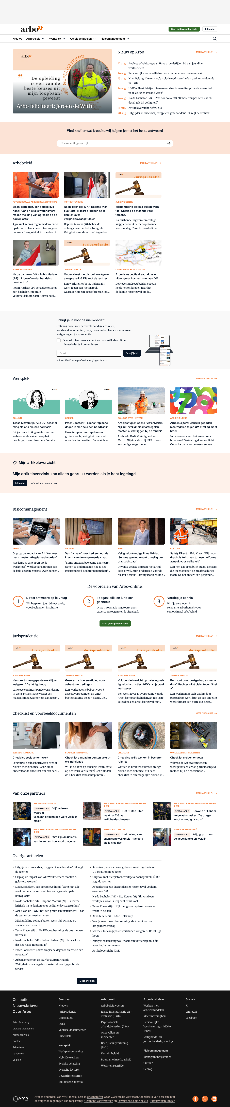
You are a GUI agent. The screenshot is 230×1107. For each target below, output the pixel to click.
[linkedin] (214, 1099)
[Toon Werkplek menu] (64, 38)
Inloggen (210, 29)
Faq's (62, 1023)
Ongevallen (66, 1017)
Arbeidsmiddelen (154, 999)
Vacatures (18, 1053)
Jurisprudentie (25, 636)
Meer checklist (204, 713)
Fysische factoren (69, 1069)
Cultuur (148, 1063)
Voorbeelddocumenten (72, 1029)
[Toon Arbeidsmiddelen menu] (94, 38)
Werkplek (21, 378)
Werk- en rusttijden (113, 1065)
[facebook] (195, 1099)
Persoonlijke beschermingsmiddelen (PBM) (157, 1026)
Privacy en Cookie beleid (133, 1100)
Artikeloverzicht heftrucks (145, 107)
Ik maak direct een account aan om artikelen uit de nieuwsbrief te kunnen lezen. (94, 342)
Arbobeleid (22, 163)
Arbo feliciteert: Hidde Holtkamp (112, 916)
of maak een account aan (44, 483)
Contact (17, 1041)
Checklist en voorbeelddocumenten (44, 713)
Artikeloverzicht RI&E (106, 950)
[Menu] (15, 29)
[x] (205, 1099)
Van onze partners (29, 793)
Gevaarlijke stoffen (70, 1075)
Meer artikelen (204, 52)
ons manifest (95, 1096)
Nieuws (63, 1005)
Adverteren (19, 1047)
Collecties (21, 999)
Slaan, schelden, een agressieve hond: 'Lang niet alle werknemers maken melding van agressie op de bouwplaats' (47, 891)
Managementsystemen (157, 1056)
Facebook (191, 1017)
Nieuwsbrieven (26, 1005)
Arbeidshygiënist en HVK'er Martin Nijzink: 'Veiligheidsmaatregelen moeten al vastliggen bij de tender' (47, 964)
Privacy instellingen (162, 1100)
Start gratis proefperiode (184, 29)
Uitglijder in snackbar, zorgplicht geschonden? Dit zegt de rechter (168, 113)
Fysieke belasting (69, 1063)
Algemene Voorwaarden (98, 1100)
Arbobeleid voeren (112, 1005)
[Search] (168, 143)
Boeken (17, 1059)
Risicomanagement (30, 509)
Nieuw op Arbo (131, 52)
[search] (214, 39)
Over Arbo (22, 1011)
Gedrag (147, 1069)
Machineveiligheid (155, 1016)
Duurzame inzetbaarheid (116, 1059)
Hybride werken (69, 1057)
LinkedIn (191, 1011)
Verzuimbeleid (110, 1053)
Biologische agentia (71, 1081)
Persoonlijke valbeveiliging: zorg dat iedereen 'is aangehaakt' (166, 73)
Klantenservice (21, 1034)
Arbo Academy (21, 1022)
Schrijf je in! (132, 353)
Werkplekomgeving (71, 1051)
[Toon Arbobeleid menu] (43, 38)
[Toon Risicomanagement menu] (128, 38)
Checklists (65, 1036)
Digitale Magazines (23, 1028)
